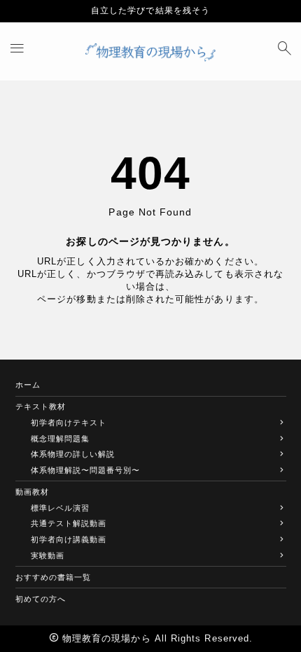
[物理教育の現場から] (150, 51)
